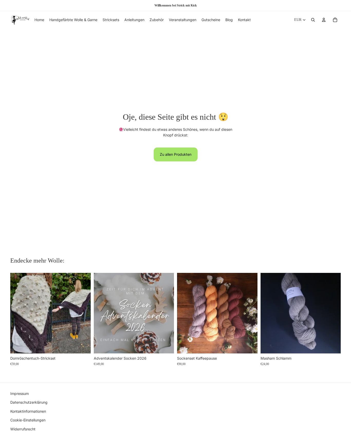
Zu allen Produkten (175, 154)
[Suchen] (313, 19)
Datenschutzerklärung (29, 402)
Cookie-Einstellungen (27, 420)
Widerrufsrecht (22, 429)
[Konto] (323, 19)
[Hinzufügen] (82, 345)
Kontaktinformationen (28, 411)
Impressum (19, 393)
